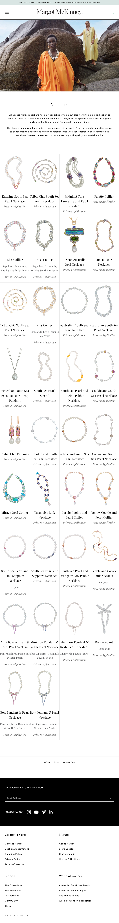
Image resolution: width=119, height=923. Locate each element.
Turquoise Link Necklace (44, 514)
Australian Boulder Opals (73, 890)
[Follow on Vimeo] (43, 812)
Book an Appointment (17, 849)
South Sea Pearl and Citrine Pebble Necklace (74, 395)
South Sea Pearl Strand (44, 393)
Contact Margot (13, 843)
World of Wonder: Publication (75, 900)
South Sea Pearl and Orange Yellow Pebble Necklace (74, 576)
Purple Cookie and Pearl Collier (74, 514)
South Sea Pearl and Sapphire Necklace (44, 573)
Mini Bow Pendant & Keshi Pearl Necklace (15, 644)
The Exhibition (13, 890)
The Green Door (14, 885)
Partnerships (12, 895)
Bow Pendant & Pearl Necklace (14, 714)
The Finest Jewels (69, 895)
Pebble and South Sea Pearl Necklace (74, 456)
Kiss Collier (15, 260)
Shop (57, 762)
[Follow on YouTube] (36, 812)
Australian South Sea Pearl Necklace (74, 327)
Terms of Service (14, 864)
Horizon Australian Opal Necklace (74, 262)
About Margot (66, 843)
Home (47, 762)
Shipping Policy (13, 854)
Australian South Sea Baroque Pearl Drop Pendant (15, 395)
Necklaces (69, 762)
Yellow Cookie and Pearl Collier (104, 514)
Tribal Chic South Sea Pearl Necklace (44, 198)
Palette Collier (104, 196)
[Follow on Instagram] (28, 812)
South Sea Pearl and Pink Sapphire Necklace (15, 576)
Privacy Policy (13, 859)
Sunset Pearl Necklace (104, 262)
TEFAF (8, 906)
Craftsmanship (67, 854)
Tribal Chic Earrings (15, 454)
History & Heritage (69, 859)
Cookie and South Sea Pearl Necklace (104, 393)
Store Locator (66, 849)
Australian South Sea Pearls (74, 885)
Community (11, 900)
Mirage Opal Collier (14, 512)
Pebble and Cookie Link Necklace (104, 573)
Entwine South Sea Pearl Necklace (15, 198)
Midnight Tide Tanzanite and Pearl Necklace (74, 201)
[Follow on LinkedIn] (51, 812)
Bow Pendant (104, 642)
